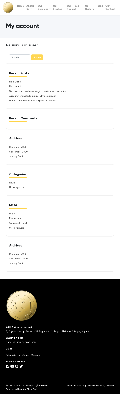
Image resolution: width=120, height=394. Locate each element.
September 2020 (18, 151)
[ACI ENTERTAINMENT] (7, 7)
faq (84, 386)
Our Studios (57, 7)
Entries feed (15, 218)
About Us (30, 7)
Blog (100, 5)
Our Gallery (89, 7)
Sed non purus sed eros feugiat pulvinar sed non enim (37, 91)
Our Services (43, 7)
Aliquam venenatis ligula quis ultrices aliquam (33, 95)
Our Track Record (73, 7)
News (12, 182)
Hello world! (15, 81)
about (69, 386)
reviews (77, 386)
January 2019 (16, 156)
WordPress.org (16, 227)
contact (110, 386)
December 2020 (18, 146)
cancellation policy (96, 386)
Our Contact (110, 7)
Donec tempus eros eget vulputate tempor (32, 100)
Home (20, 5)
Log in (12, 213)
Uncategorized (17, 187)
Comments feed (18, 222)
